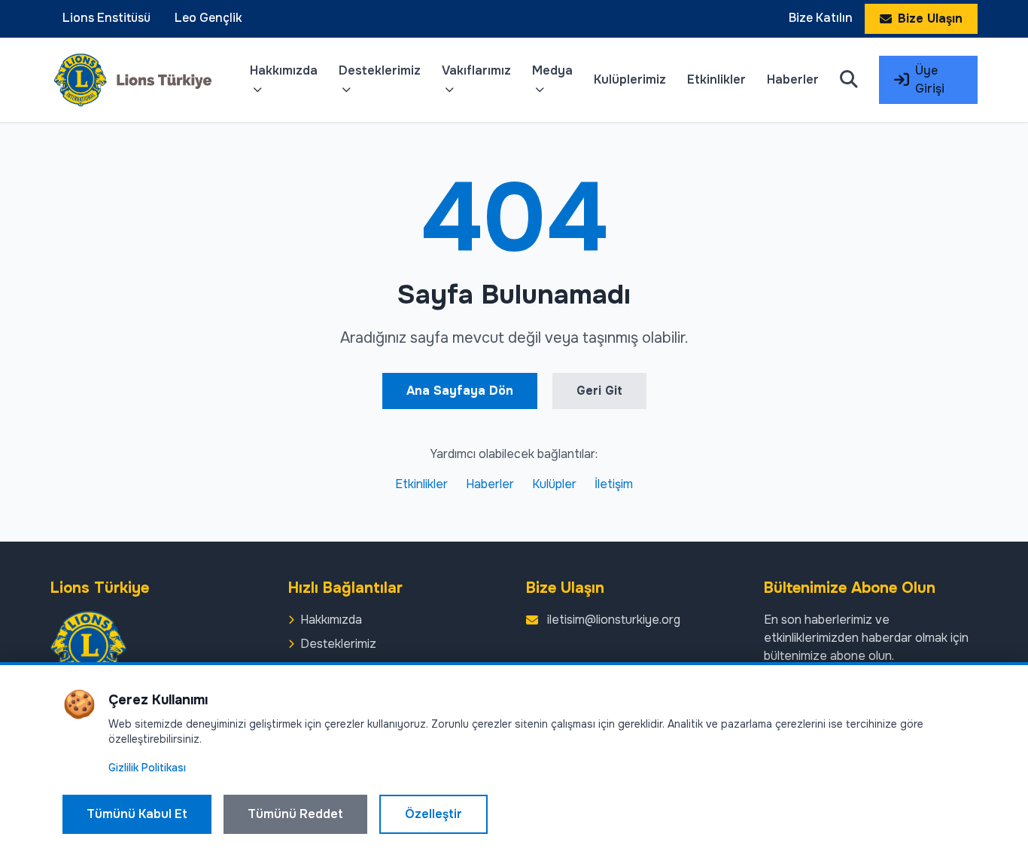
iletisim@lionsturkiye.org (613, 619)
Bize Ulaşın (930, 18)
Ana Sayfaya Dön (459, 390)
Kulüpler (554, 484)
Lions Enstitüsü (106, 18)
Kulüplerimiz (630, 79)
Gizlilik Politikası (147, 767)
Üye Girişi (929, 79)
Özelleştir (433, 814)
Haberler (793, 79)
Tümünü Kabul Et (137, 814)
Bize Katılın (821, 18)
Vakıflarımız (476, 70)
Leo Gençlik (208, 18)
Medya (552, 70)
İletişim (614, 484)
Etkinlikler (716, 79)
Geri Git (599, 390)
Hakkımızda (284, 70)
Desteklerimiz (380, 70)
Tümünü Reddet (295, 814)
